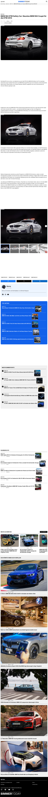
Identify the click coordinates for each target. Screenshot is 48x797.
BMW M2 (6, 401)
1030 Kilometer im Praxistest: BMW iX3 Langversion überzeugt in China (20, 702)
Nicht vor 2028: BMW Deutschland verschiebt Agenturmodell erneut (19, 630)
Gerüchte (6, 394)
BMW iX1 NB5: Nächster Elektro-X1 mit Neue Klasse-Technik (17, 331)
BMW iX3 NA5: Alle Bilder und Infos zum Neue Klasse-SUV (16, 315)
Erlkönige (2, 784)
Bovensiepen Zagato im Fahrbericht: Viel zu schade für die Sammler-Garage (20, 462)
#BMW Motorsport (26, 277)
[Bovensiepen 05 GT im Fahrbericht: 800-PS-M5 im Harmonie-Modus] (39, 479)
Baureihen (7, 3)
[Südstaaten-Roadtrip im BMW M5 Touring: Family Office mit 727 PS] (38, 487)
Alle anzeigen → (43, 531)
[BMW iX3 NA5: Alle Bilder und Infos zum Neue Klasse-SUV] (35, 317)
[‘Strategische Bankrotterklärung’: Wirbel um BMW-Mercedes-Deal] (41, 396)
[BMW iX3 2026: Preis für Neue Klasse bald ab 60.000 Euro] (35, 324)
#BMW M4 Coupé (12, 277)
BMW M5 (2, 476)
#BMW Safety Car (34, 277)
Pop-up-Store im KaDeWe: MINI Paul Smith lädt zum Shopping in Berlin (19, 774)
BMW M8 (6, 378)
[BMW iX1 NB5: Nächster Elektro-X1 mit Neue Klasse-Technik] (36, 332)
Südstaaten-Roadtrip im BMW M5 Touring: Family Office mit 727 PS (17, 486)
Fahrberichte (34, 784)
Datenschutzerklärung (16, 787)
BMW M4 (11, 3)
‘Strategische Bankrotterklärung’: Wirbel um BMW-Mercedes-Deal (20, 395)
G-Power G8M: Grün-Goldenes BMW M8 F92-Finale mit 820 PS (20, 380)
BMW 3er (4, 337)
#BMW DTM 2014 (4, 277)
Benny (8, 21)
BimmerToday (3, 3)
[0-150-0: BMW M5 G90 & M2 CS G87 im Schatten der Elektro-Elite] (41, 404)
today (24, 1)
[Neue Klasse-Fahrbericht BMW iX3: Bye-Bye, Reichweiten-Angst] (38, 309)
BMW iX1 (3, 329)
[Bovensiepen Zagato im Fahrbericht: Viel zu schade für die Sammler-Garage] (42, 464)
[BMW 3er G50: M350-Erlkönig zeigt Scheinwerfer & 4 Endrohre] (37, 340)
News (33, 782)
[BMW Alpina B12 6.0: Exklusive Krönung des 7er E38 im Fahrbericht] (38, 456)
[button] (46, 226)
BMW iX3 (4, 306)
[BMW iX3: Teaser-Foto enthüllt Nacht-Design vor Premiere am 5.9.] (41, 389)
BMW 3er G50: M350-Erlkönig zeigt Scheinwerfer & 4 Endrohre (18, 339)
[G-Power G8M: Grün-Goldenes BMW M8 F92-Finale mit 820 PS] (39, 381)
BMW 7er (3, 453)
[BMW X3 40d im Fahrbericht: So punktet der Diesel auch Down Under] (39, 471)
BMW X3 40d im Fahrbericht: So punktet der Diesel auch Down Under (18, 470)
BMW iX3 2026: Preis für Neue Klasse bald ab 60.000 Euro (16, 323)
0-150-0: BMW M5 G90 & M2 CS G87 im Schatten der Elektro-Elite (20, 403)
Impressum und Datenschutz (6, 782)
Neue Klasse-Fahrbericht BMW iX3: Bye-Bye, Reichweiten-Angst (18, 308)
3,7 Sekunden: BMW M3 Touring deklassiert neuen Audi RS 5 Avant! (19, 738)
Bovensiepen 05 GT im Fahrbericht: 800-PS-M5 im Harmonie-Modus (18, 478)
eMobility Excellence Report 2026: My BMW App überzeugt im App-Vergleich (21, 666)
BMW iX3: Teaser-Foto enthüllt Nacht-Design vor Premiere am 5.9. (21, 387)
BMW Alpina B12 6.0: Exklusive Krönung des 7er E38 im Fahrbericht (17, 455)
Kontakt (18, 782)
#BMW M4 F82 (19, 277)
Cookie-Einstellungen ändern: (6, 787)
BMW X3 (2, 469)
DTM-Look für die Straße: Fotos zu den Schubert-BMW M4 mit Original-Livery (9, 551)
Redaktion (8, 456)
